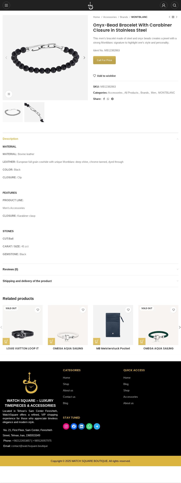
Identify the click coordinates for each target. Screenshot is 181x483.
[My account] (163, 5)
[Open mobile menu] (6, 5)
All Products (131, 92)
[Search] (174, 5)
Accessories (110, 17)
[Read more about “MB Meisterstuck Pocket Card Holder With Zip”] (96, 341)
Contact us (69, 396)
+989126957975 (42, 440)
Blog (65, 403)
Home (97, 17)
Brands (124, 17)
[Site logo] (90, 5)
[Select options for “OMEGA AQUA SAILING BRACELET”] (141, 341)
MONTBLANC (139, 17)
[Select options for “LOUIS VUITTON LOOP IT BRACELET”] (6, 341)
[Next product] (176, 17)
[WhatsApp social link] (108, 99)
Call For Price (104, 60)
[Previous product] (169, 17)
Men (153, 92)
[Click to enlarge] (8, 94)
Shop (66, 384)
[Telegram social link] (112, 99)
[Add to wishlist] (38, 310)
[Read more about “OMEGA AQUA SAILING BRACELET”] (51, 341)
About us (68, 390)
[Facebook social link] (104, 99)
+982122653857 (21, 440)
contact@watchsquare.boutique (29, 445)
